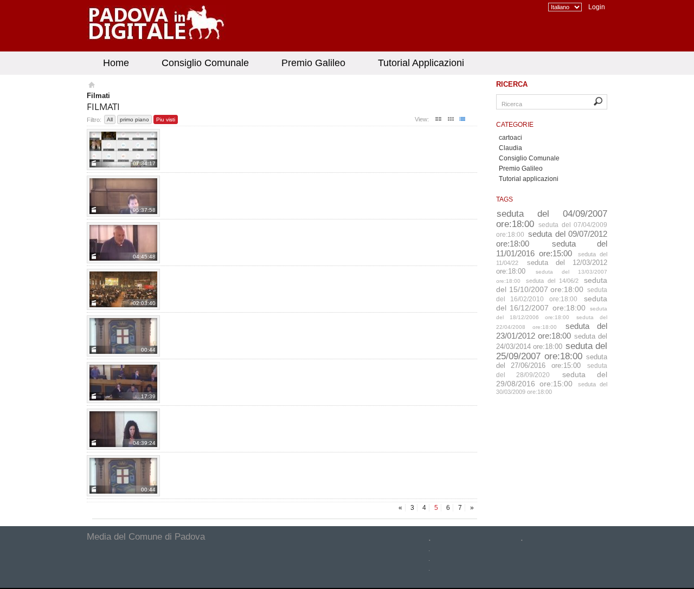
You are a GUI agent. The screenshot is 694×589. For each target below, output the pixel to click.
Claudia (510, 148)
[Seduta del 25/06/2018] (123, 242)
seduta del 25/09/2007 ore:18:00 (551, 351)
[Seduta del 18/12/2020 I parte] (123, 149)
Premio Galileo (313, 62)
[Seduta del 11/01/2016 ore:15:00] (123, 429)
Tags (504, 199)
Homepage (91, 86)
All (110, 119)
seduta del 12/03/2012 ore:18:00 (551, 266)
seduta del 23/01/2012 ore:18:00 (551, 330)
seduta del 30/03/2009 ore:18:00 (551, 388)
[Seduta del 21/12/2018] (123, 382)
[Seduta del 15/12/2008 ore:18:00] (123, 475)
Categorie (515, 124)
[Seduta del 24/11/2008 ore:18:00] (123, 336)
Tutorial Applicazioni (421, 62)
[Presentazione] (123, 289)
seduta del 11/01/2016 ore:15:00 (551, 248)
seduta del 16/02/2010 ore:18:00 (551, 294)
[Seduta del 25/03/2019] (123, 196)
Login (596, 7)
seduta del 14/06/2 (552, 280)
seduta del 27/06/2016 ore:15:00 (551, 361)
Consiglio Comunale (205, 62)
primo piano (134, 119)
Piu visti (165, 119)
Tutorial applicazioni (528, 179)
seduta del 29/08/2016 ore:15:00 (551, 379)
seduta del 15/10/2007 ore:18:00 (551, 285)
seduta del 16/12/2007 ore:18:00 (551, 303)
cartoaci (510, 137)
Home (116, 62)
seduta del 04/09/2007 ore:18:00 (551, 219)
